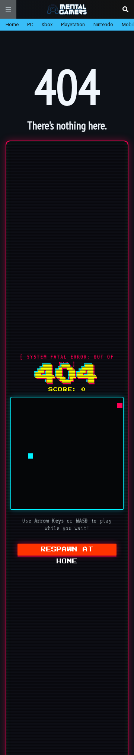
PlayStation (73, 24)
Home (12, 24)
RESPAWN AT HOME (67, 551)
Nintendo (103, 24)
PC (30, 24)
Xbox (46, 24)
